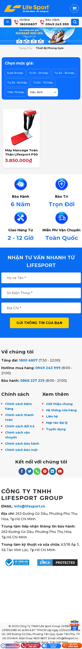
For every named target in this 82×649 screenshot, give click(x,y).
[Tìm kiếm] (75, 22)
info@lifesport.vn (29, 506)
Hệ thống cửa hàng (61, 410)
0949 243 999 (48, 368)
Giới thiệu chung (59, 404)
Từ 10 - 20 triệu (38, 73)
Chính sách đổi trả (19, 426)
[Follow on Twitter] (29, 471)
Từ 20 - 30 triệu (64, 73)
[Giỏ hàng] (74, 8)
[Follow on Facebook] (22, 471)
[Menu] (7, 22)
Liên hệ (52, 416)
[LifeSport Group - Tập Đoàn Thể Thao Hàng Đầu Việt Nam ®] (26, 8)
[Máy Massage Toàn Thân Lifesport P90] (21, 127)
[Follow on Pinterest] (44, 471)
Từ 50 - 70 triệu (43, 82)
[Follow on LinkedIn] (52, 471)
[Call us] (37, 471)
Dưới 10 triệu (15, 73)
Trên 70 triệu (15, 92)
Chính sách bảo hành (22, 443)
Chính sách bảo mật (21, 450)
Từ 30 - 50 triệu (17, 82)
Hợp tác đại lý (57, 423)
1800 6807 (28, 360)
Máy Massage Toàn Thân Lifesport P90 (21, 152)
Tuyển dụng (56, 429)
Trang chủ (25, 48)
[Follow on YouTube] (60, 471)
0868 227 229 (32, 381)
